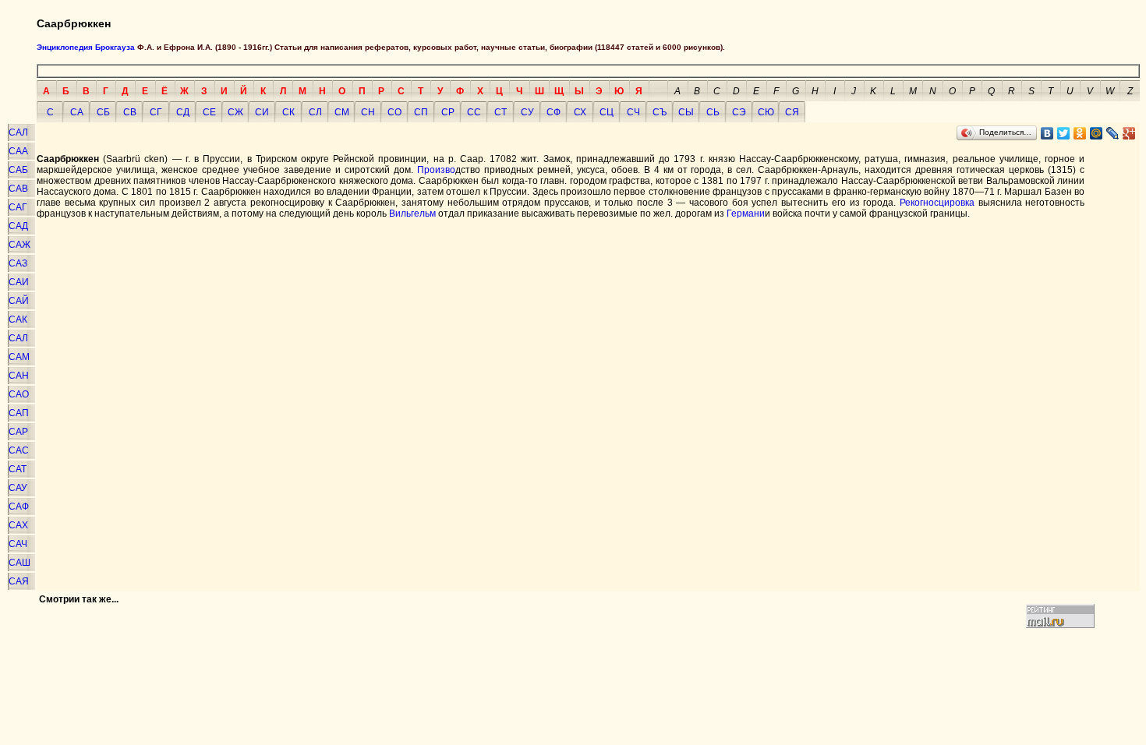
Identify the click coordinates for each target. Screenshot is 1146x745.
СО (394, 112)
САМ (19, 356)
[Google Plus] (1129, 133)
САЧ (18, 543)
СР (448, 112)
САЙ (19, 300)
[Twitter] (1064, 133)
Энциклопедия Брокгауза (86, 47)
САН (19, 375)
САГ (18, 207)
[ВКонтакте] (1047, 133)
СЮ (766, 112)
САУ (18, 487)
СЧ (633, 112)
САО (19, 394)
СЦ (607, 112)
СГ (156, 112)
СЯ (792, 112)
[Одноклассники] (1080, 133)
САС (19, 450)
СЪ (660, 112)
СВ (129, 112)
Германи (746, 213)
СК (288, 112)
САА (18, 151)
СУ (527, 112)
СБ (103, 112)
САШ (19, 562)
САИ (19, 282)
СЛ (315, 112)
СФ (553, 112)
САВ (18, 188)
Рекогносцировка (937, 202)
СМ (341, 112)
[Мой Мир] (1096, 133)
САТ (18, 469)
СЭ (739, 112)
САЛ (18, 132)
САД (18, 226)
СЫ (686, 112)
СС (474, 112)
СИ (262, 112)
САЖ (19, 244)
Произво (436, 169)
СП (421, 112)
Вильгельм (413, 213)
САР (18, 431)
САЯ (19, 581)
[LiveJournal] (1113, 133)
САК (18, 319)
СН (368, 112)
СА (76, 112)
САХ (18, 525)
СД (182, 112)
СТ (500, 112)
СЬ (713, 112)
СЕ (209, 112)
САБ (18, 169)
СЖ (235, 112)
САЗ (18, 263)
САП (19, 413)
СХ (580, 112)
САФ (19, 506)
